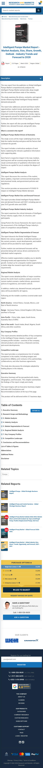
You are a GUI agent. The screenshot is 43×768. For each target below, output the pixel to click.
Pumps (4, 474)
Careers (21, 700)
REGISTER (21, 665)
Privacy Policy (18, 760)
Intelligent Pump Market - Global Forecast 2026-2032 (24, 530)
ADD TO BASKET (21, 590)
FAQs (21, 732)
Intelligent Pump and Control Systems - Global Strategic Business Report (23, 505)
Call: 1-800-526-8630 (21, 612)
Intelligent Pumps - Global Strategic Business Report (23, 492)
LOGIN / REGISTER (21, 736)
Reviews (21, 703)
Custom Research (21, 718)
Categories (21, 711)
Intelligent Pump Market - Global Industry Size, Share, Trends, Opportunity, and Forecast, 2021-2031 (24, 544)
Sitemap (10, 760)
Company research (21, 715)
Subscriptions (21, 721)
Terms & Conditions (29, 760)
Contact (21, 729)
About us (21, 697)
